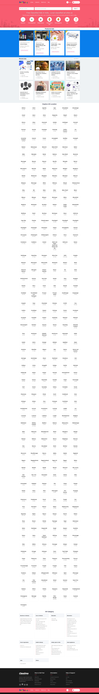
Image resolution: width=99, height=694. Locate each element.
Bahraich (44, 147)
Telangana (64, 47)
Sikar (23, 544)
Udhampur (54, 573)
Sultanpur (44, 551)
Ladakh (65, 408)
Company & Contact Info (54, 677)
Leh (75, 408)
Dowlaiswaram (24, 278)
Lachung (55, 408)
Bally (23, 154)
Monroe (34, 446)
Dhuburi (65, 262)
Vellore (34, 588)
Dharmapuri (34, 262)
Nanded (34, 467)
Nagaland (75, 453)
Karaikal (55, 379)
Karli (23, 387)
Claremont (75, 234)
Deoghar (75, 255)
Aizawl (23, 115)
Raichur (44, 506)
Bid (34, 190)
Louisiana (79, 47)
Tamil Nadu (65, 551)
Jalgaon (44, 349)
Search (75, 8)
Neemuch (65, 467)
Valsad (54, 580)
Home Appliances (71, 642)
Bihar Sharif (65, 190)
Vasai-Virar (75, 580)
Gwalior (44, 317)
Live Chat (67, 677)
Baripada (65, 161)
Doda (75, 269)
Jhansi (44, 358)
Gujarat (27, 98)
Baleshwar (65, 147)
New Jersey (75, 467)
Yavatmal (75, 596)
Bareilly (55, 161)
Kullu (75, 401)
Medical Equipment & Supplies (47, 42)
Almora (23, 122)
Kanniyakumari (65, 372)
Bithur (65, 197)
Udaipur (34, 573)
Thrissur (75, 558)
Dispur (54, 269)
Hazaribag (65, 324)
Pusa (23, 506)
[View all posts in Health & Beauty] (62, 19)
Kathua (54, 387)
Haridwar (34, 324)
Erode (44, 285)
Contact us (37, 2)
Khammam (23, 394)
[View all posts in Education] (35, 19)
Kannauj (55, 372)
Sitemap (51, 680)
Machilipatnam (65, 415)
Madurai (55, 422)
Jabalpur (55, 342)
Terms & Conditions (69, 682)
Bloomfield (75, 197)
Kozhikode (65, 401)
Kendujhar (65, 387)
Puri (76, 499)
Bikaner (23, 197)
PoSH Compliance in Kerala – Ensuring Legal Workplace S (72, 94)
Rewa (23, 521)
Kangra (44, 372)
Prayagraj (75, 490)
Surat (54, 551)
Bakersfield (54, 147)
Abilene (23, 108)
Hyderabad (60, 47)
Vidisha (44, 588)
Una (23, 580)
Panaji (65, 483)
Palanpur (44, 483)
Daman (75, 242)
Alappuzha (54, 115)
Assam (44, 138)
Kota (44, 401)
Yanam (65, 596)
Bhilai (44, 183)
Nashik (44, 467)
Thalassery (34, 558)
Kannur (75, 372)
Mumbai (75, 446)
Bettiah (23, 175)
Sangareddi (44, 528)
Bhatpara (23, 183)
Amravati (75, 122)
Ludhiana (44, 415)
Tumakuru (23, 573)
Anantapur (44, 129)
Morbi (54, 446)
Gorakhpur (34, 310)
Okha (75, 474)
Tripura (75, 565)
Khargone (34, 394)
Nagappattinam (34, 460)
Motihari (65, 446)
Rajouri (44, 513)
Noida (28, 47)
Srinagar (34, 551)
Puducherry (23, 499)
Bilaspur (34, 197)
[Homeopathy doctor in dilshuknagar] (63, 35)
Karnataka (48, 47)
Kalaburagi (23, 372)
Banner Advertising (38, 682)
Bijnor (75, 190)
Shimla (65, 535)
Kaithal (65, 365)
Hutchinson (54, 333)
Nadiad (65, 453)
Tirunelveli (34, 565)
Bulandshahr (75, 204)
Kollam (34, 401)
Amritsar (23, 129)
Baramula (75, 154)
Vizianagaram (23, 596)
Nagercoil (54, 460)
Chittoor (55, 234)
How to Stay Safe (69, 680)
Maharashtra (65, 422)
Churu (65, 234)
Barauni (44, 161)
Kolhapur (23, 401)
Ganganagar (75, 292)
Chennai (75, 227)
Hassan (55, 324)
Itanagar (44, 342)
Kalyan (34, 372)
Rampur (55, 513)
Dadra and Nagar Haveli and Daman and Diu (54, 245)
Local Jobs (74, 42)
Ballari (75, 147)
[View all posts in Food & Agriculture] (53, 19)
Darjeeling (33, 255)
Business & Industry (24, 615)
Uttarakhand (44, 580)
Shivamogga (75, 535)
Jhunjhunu (65, 358)
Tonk (65, 565)
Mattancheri (44, 438)
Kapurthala (44, 379)
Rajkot (33, 513)
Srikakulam (23, 551)
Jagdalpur (65, 342)
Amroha (34, 129)
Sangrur (65, 528)
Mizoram (75, 438)
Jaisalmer (23, 349)
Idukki (75, 333)
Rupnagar (54, 521)
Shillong (55, 535)
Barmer (75, 161)
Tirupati (44, 565)
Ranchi (65, 513)
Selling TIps (37, 677)
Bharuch (75, 175)
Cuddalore (33, 242)
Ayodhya (65, 138)
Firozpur (44, 292)
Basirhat (34, 168)
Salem (23, 528)
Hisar (23, 333)
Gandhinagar (65, 292)
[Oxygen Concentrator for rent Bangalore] (47, 36)
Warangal (34, 596)
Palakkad (34, 483)
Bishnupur (54, 197)
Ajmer (33, 115)
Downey (34, 278)
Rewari (34, 521)
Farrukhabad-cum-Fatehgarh (34, 294)
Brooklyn (44, 204)
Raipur (54, 506)
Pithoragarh (55, 490)
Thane (44, 558)
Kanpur (23, 379)
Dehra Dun (54, 255)
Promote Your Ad (38, 684)
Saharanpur (75, 521)
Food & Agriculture (24, 642)
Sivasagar (54, 544)
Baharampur (34, 147)
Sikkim (34, 544)
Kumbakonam (23, 408)
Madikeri (44, 422)
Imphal (23, 342)
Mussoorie (23, 453)
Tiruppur (55, 565)
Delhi (65, 255)
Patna (33, 490)
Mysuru (44, 453)
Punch (44, 499)
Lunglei (55, 415)
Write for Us (43, 2)
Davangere (44, 255)
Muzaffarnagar (34, 453)
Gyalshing (54, 317)
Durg (65, 278)
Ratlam (75, 513)
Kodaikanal (65, 394)
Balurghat (34, 154)
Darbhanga (23, 255)
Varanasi (65, 580)
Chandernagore (45, 220)
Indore (33, 342)
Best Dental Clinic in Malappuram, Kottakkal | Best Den (41, 73)
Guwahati (34, 317)
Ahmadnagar (75, 108)
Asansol (34, 138)
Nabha (54, 453)
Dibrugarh (33, 269)
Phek (44, 490)
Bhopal (65, 183)
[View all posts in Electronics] (44, 19)
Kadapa (55, 365)
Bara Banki (65, 154)
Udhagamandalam (45, 573)
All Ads (32, 2)
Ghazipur (54, 303)
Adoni (33, 108)
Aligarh (65, 115)
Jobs (21, 660)
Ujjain (65, 573)
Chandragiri (34, 227)
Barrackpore (23, 168)
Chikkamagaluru (45, 234)
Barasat (34, 161)
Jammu (65, 349)
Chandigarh (55, 220)
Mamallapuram (44, 431)
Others (37, 660)
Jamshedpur (34, 358)
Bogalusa (75, 47)
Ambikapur (65, 122)
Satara (23, 535)
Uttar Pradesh (31, 47)
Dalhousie (65, 242)
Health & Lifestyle (29, 42)
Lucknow (34, 415)
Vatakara (23, 588)
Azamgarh (75, 138)
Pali (55, 483)
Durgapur (75, 278)
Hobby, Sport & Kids (55, 642)
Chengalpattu (65, 227)
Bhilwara (55, 183)
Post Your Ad (76, 2)
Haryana (44, 324)
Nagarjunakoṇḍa (45, 460)
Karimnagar (75, 379)
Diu (65, 269)
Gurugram (23, 317)
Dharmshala (44, 262)
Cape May (23, 220)
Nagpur (65, 460)
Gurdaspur (75, 310)
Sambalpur (34, 528)
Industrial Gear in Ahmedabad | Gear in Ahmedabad (24, 94)
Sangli (54, 528)
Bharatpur (65, 175)
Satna (33, 535)
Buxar (65, 213)
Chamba (34, 220)
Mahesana (33, 431)
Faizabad (75, 285)
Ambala (55, 122)
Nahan (75, 460)
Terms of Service (53, 682)
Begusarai (54, 168)
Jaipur (75, 342)
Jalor (54, 349)
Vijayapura (54, 588)
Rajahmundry (65, 506)
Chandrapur (44, 227)
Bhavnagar (34, 183)
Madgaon (75, 415)
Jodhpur (23, 365)
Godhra (23, 310)
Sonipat (75, 544)
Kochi (69, 98)
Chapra (54, 227)
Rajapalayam (75, 506)
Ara (75, 129)
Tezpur (23, 558)
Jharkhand (54, 358)
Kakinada (75, 365)
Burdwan (44, 213)
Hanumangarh (23, 324)
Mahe (23, 431)
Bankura (55, 154)
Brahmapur (34, 204)
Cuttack (44, 242)
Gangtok (23, 303)
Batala (44, 168)
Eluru (34, 285)
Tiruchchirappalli (24, 565)
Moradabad (44, 446)
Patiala (23, 490)
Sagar (65, 521)
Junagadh (44, 365)
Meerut (54, 438)
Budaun (55, 204)
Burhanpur (54, 213)
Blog (49, 2)
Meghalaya (65, 438)
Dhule (75, 262)
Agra (55, 108)
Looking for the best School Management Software (55, 73)
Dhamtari (23, 262)
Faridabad (23, 292)
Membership (37, 680)
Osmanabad (23, 483)
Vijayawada (65, 588)
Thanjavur (54, 558)
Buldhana (23, 213)
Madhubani (23, 422)
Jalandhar (33, 349)
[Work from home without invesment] (78, 36)
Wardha (44, 596)
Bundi (33, 213)
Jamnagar (23, 358)
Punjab (65, 499)
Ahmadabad (23, 98)
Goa (76, 303)
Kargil (65, 379)
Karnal (33, 387)
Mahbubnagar (75, 422)
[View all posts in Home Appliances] (80, 19)
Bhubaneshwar (76, 183)
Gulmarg (55, 310)
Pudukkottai (34, 499)
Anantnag (54, 129)
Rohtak (44, 521)
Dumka (54, 278)
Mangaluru (65, 431)
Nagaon (23, 460)
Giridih (65, 303)
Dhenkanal (54, 262)
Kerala (71, 98)
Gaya (34, 303)
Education (53, 615)
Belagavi (65, 168)
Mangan (75, 431)
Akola (44, 115)
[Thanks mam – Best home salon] (32, 36)
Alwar (33, 122)
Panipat (75, 483)
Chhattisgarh (34, 234)
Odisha (65, 474)
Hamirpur (65, 317)
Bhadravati (34, 175)
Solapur (65, 544)
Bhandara (54, 175)
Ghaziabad (44, 303)
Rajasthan (23, 513)
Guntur (65, 310)
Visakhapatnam (76, 588)
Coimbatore (23, 242)
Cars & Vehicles (39, 615)
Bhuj (23, 190)
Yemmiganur (23, 604)
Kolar (75, 394)
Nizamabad (44, 474)
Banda (44, 154)
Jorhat (33, 365)
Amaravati (44, 122)
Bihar (54, 190)
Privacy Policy (52, 684)
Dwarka (23, 285)
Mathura (34, 438)
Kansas (34, 379)
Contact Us (68, 684)
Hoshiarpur (34, 333)
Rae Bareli (54, 96)
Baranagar (23, 161)
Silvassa (44, 544)
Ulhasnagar (75, 573)
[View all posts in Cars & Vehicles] (27, 19)
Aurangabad (55, 138)
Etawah (65, 285)
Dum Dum (44, 278)
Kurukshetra (44, 408)
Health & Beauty (39, 642)
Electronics (69, 615)
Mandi (54, 431)
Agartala (44, 108)
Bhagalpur (44, 175)
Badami (23, 147)
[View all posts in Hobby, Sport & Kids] (71, 19)
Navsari (55, 467)
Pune (54, 499)
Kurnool (34, 408)
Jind (75, 358)
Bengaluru (44, 47)
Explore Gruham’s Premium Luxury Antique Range (72, 73)
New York (34, 474)
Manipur (24, 438)
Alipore (75, 115)
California (75, 213)
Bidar (44, 190)
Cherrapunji (23, 234)
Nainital (23, 467)
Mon (23, 446)
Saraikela (75, 528)
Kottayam (54, 401)
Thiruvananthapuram (67, 558)
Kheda (44, 394)
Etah (55, 285)
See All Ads (76, 58)
